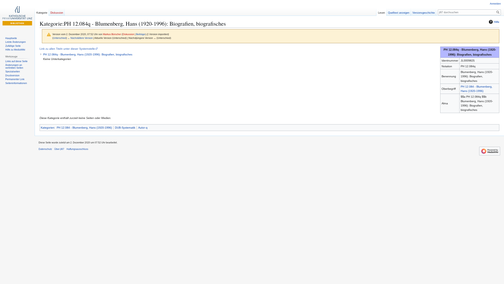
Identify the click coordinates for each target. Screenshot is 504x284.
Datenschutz (45, 149)
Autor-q (142, 127)
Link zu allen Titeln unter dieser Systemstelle (67, 48)
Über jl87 (59, 149)
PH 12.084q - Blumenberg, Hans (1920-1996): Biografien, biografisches (87, 54)
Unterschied (59, 38)
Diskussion (128, 34)
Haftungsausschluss (77, 149)
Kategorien (47, 127)
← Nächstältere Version (80, 38)
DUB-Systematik (125, 127)
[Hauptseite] (17, 16)
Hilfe (496, 21)
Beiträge (140, 34)
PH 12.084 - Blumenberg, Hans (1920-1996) (84, 127)
